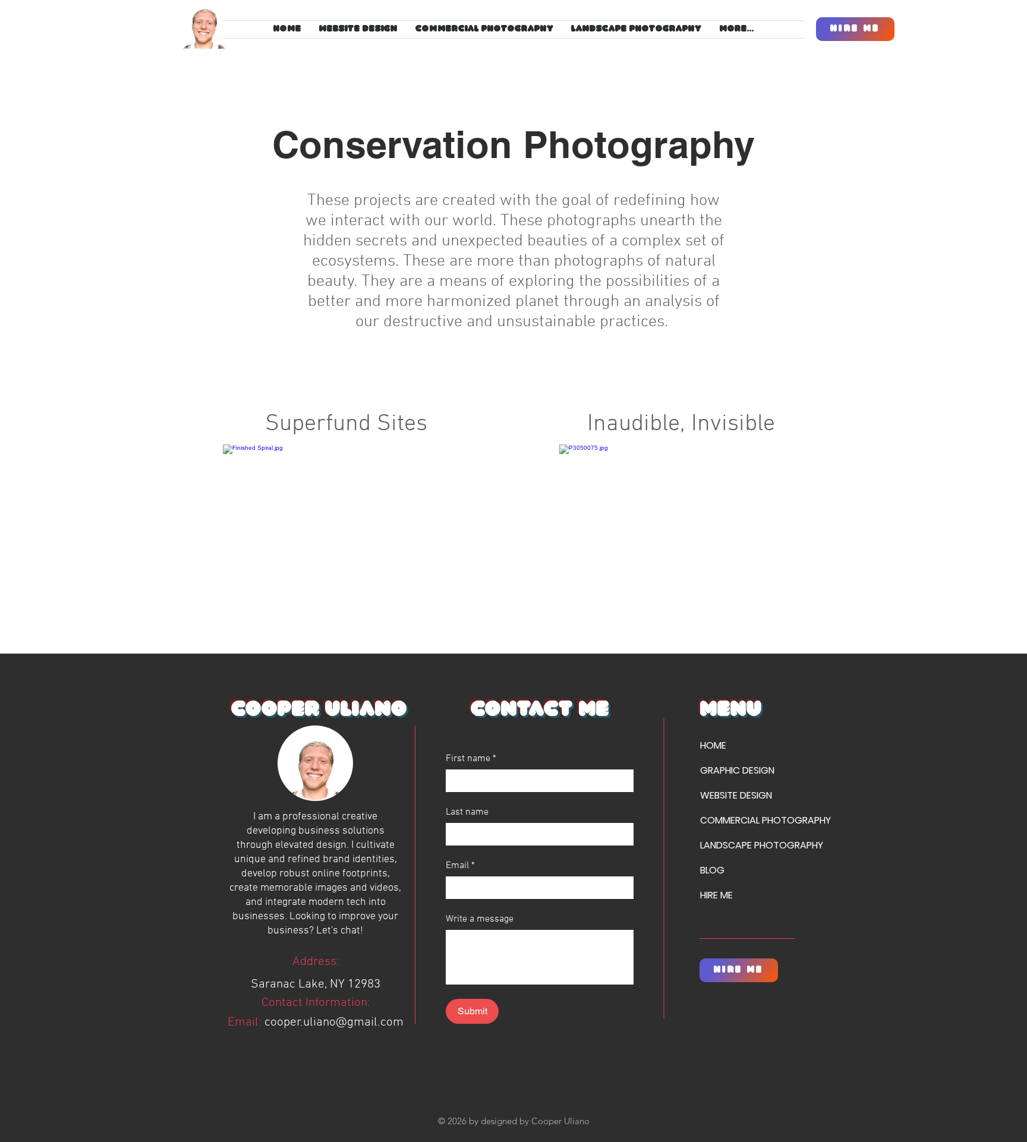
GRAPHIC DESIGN (737, 770)
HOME (713, 745)
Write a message (480, 919)
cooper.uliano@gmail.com (334, 1022)
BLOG (712, 870)
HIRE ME (716, 895)
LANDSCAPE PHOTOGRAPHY (742, 845)
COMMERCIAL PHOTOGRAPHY (742, 820)
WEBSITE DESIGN (736, 795)
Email (460, 866)
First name (471, 759)
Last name (467, 812)
